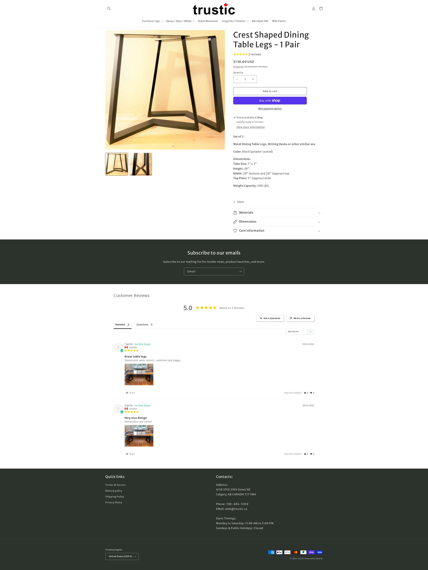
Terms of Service (115, 484)
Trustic (301, 558)
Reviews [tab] (120, 324)
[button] (109, 8)
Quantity (238, 72)
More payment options (270, 108)
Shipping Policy (114, 496)
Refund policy (113, 490)
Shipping (238, 66)
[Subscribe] (240, 271)
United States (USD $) (120, 556)
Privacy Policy (113, 502)
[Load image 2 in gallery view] (141, 164)
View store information (251, 127)
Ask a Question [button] (271, 318)
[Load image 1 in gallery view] (116, 164)
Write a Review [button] (302, 318)
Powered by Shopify (314, 558)
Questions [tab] (142, 324)
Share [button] (240, 201)
